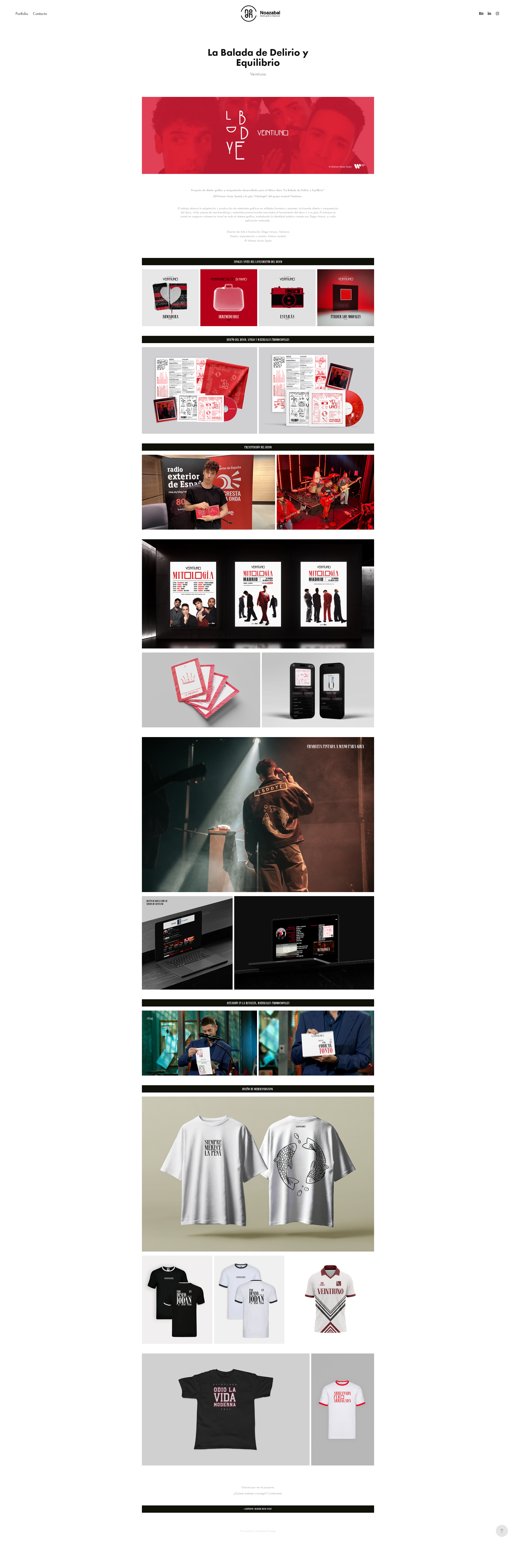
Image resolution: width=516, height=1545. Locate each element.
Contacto (40, 13)
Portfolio (22, 13)
